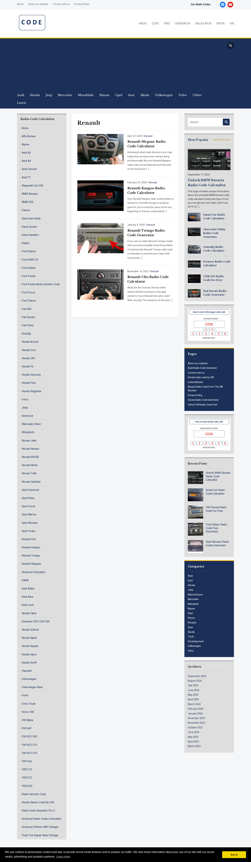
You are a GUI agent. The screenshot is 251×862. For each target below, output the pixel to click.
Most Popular (198, 139)
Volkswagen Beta (32, 687)
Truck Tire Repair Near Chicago (40, 835)
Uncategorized (196, 641)
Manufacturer (195, 594)
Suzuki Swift (29, 662)
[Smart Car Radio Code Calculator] (194, 216)
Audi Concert (29, 169)
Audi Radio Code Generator (202, 368)
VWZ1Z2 (27, 769)
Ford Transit (29, 300)
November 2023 (196, 722)
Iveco (25, 399)
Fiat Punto (28, 325)
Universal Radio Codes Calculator (41, 818)
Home (20, 4)
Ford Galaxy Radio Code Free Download (216, 528)
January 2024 (195, 713)
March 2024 (194, 704)
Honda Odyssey (31, 374)
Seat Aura (27, 596)
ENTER (220, 23)
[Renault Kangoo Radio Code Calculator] (100, 195)
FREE (167, 23)
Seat (131, 95)
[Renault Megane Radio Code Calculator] (100, 149)
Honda (35, 95)
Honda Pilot (29, 382)
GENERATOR (182, 23)
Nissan (104, 95)
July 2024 (193, 685)
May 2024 (193, 694)
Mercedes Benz (31, 424)
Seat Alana (28, 588)
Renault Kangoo (31, 547)
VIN (231, 23)
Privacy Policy (81, 4)
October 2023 (195, 727)
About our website (38, 4)
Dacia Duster (29, 226)
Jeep (49, 95)
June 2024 (193, 690)
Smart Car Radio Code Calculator (215, 491)
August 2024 (195, 680)
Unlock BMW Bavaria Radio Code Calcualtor (218, 476)
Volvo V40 (28, 712)
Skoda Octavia (30, 629)
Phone (191, 618)
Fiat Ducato (28, 317)
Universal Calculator (33, 572)
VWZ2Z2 (27, 777)
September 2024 (197, 676)
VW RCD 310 (29, 744)
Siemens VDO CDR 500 (36, 621)
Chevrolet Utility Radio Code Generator (214, 233)
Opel (118, 95)
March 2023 (194, 746)
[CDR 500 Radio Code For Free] (194, 278)
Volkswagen (164, 95)
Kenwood (27, 415)
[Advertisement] (118, 66)
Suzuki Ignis (29, 654)
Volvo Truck (29, 703)
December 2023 (196, 718)
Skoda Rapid (29, 637)
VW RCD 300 (29, 736)
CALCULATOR (203, 23)
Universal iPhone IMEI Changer (40, 827)
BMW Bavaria (30, 193)
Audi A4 (26, 160)
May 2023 (193, 737)
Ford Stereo (29, 251)
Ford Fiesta (28, 276)
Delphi (25, 243)
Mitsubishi (86, 95)
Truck (191, 636)
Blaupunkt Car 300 (32, 185)
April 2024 (193, 699)
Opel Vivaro (29, 531)
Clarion (26, 210)
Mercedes (65, 95)
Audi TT (26, 177)
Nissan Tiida (29, 473)
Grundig (26, 333)
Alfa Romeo (29, 136)
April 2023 (193, 741)
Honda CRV (28, 358)
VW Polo (27, 761)
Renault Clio (29, 539)
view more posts (222, 139)
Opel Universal (30, 489)
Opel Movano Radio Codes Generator (217, 543)
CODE (155, 23)
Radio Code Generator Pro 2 (38, 810)
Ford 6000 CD (30, 259)
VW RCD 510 (29, 753)
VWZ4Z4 (27, 786)
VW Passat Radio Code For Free (216, 509)
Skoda (144, 95)
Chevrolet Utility (31, 218)
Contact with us (61, 4)
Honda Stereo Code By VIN (38, 802)
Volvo (182, 95)
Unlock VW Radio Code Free (202, 404)
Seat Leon (28, 605)
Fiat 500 (26, 309)
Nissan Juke (29, 440)
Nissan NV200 (30, 457)
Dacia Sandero (30, 235)
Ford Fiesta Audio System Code (41, 284)
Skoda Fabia (29, 613)
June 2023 (193, 732)
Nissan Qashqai (31, 481)
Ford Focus (28, 292)
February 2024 (195, 708)
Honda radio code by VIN (201, 377)
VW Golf (26, 728)
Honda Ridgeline (31, 391)
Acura (25, 128)
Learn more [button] (63, 856)
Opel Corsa (28, 506)
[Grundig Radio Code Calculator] (194, 249)
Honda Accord (30, 341)
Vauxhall (27, 670)
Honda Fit (27, 366)
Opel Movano (30, 522)
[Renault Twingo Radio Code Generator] (100, 237)
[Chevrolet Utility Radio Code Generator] (194, 231)
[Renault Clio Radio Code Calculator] (100, 284)
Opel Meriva (29, 514)
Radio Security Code (34, 794)
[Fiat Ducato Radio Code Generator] (194, 293)
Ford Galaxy (29, 267)
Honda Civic (29, 350)
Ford (190, 580)
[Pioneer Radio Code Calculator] (194, 263)
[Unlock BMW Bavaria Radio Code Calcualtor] (209, 159)
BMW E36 (27, 202)
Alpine (25, 144)
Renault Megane (31, 563)
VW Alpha (27, 720)
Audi (20, 95)
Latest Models (195, 382)
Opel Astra (28, 498)
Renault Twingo (31, 555)
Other (197, 95)
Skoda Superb (30, 646)
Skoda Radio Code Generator (203, 399)
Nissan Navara (30, 448)
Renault (148, 136)
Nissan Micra (29, 465)
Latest (21, 102)
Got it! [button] (234, 854)
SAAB (25, 580)
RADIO (143, 23)
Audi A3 (26, 152)
